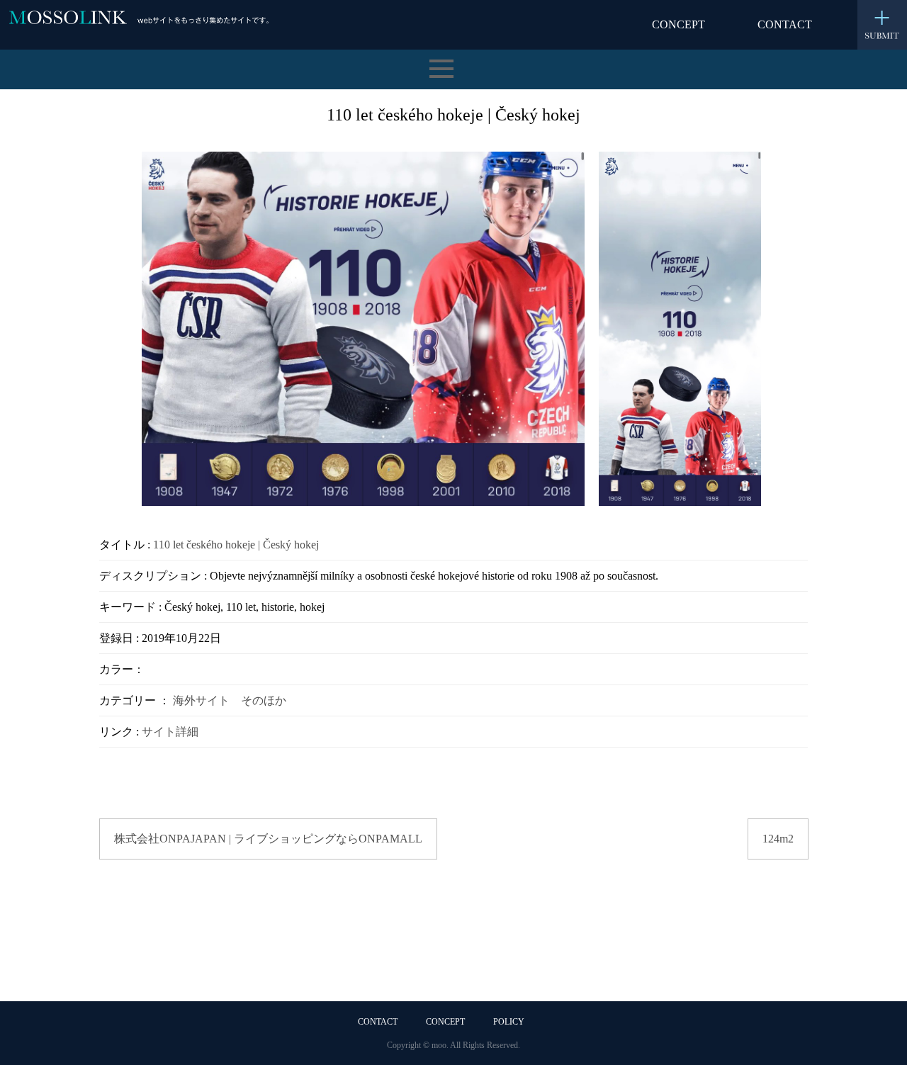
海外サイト (201, 700)
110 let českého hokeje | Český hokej (236, 545)
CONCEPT (678, 24)
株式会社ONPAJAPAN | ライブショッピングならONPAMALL (268, 839)
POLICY (508, 1022)
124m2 (778, 839)
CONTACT (784, 24)
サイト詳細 (170, 732)
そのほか (263, 700)
